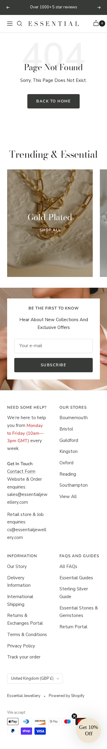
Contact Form (21, 471)
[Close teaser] (74, 716)
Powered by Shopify (66, 696)
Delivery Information (19, 582)
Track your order (23, 657)
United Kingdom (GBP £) (32, 678)
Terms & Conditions (27, 635)
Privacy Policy (21, 646)
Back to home (53, 101)
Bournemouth (73, 418)
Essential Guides (76, 578)
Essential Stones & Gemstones (78, 612)
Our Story (17, 566)
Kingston (68, 451)
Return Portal (73, 627)
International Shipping (20, 600)
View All (68, 497)
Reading (67, 474)
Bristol (66, 429)
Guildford (68, 440)
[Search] (19, 23)
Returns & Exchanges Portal (25, 619)
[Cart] (97, 24)
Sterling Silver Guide (73, 593)
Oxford (66, 463)
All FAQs (68, 566)
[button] (88, 730)
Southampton (73, 485)
